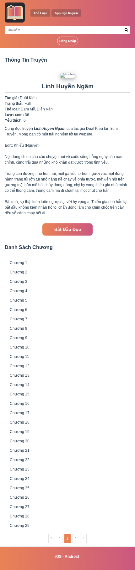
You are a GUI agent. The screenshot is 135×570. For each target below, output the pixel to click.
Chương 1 (18, 263)
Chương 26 (20, 497)
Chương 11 (19, 356)
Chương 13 (20, 375)
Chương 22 (20, 460)
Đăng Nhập (67, 41)
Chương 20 (20, 441)
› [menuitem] (75, 537)
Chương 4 (18, 291)
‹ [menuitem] (59, 537)
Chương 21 (20, 450)
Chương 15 (20, 394)
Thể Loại (40, 13)
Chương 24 (20, 478)
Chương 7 (18, 319)
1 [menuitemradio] (67, 538)
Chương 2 (18, 272)
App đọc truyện (66, 13)
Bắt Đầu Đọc (67, 229)
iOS (58, 556)
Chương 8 (18, 328)
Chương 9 (18, 338)
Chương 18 (20, 422)
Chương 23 (20, 469)
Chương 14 (20, 385)
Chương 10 (20, 347)
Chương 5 (18, 300)
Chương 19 (20, 432)
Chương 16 (20, 403)
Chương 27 (20, 507)
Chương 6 (18, 310)
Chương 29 (20, 525)
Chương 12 (20, 366)
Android (72, 556)
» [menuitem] (83, 537)
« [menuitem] (52, 537)
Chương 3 (18, 281)
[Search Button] (126, 30)
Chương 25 (20, 488)
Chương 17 (20, 413)
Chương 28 (20, 516)
